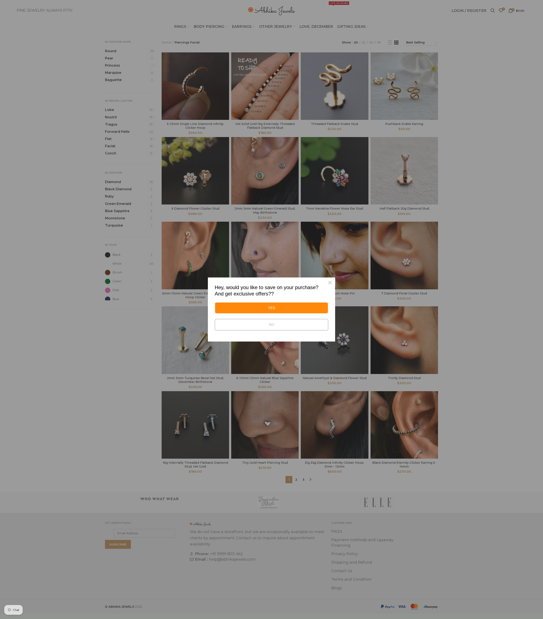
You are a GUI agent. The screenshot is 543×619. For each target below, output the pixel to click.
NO (271, 324)
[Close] (330, 282)
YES (271, 308)
